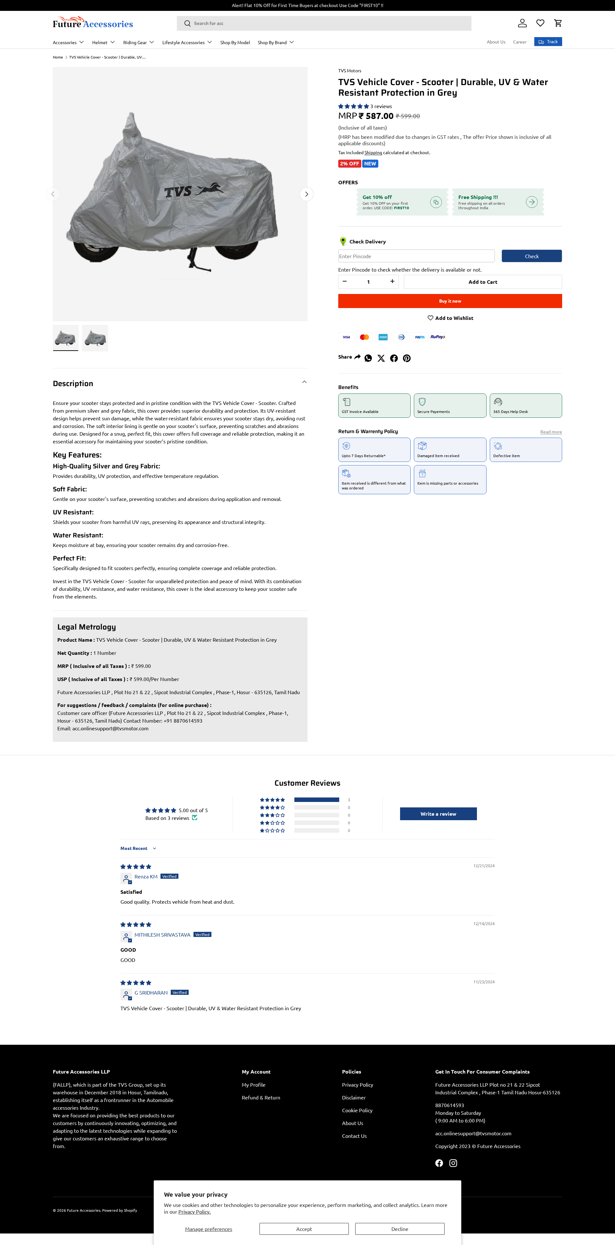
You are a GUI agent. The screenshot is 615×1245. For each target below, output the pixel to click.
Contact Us (354, 1135)
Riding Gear (135, 42)
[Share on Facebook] (394, 356)
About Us (496, 41)
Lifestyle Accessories (183, 42)
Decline (399, 1228)
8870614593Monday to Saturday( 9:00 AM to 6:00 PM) (460, 1112)
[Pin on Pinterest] (406, 356)
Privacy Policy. (194, 1211)
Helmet (100, 42)
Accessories (65, 42)
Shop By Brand (272, 42)
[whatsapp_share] (368, 356)
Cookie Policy (357, 1110)
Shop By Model (235, 42)
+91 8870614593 (183, 720)
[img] (135, 866)
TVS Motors (349, 70)
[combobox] (324, 23)
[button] (558, 23)
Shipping (373, 152)
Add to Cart (483, 281)
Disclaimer (354, 1097)
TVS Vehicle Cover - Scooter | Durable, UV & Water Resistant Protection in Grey (107, 57)
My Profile (254, 1084)
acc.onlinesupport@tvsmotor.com (110, 728)
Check (532, 256)
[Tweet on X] (381, 356)
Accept (304, 1228)
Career (520, 41)
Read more (551, 431)
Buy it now (450, 301)
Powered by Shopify (119, 1210)
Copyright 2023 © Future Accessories (478, 1146)
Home (58, 57)
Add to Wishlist (453, 317)
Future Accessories (83, 1210)
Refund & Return (261, 1097)
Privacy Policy (357, 1084)
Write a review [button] (438, 813)
